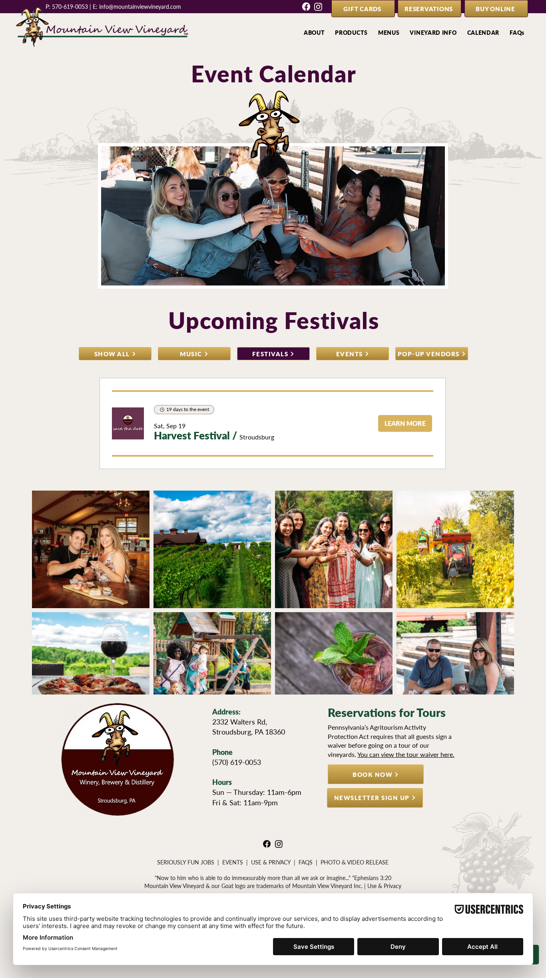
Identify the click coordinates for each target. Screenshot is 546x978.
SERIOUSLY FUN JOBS (185, 862)
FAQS (306, 862)
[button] (314, 32)
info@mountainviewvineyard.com (140, 6)
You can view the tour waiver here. (405, 754)
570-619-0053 (70, 6)
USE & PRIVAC (269, 862)
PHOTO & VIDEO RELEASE (355, 862)
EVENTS (232, 862)
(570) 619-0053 (236, 762)
